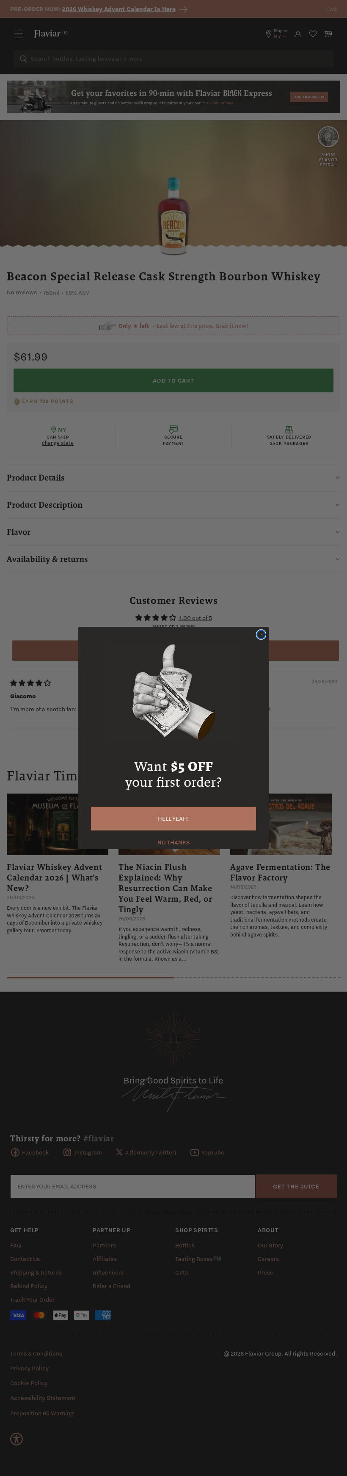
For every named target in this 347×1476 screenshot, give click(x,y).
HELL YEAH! (173, 818)
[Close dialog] (261, 634)
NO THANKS (173, 841)
